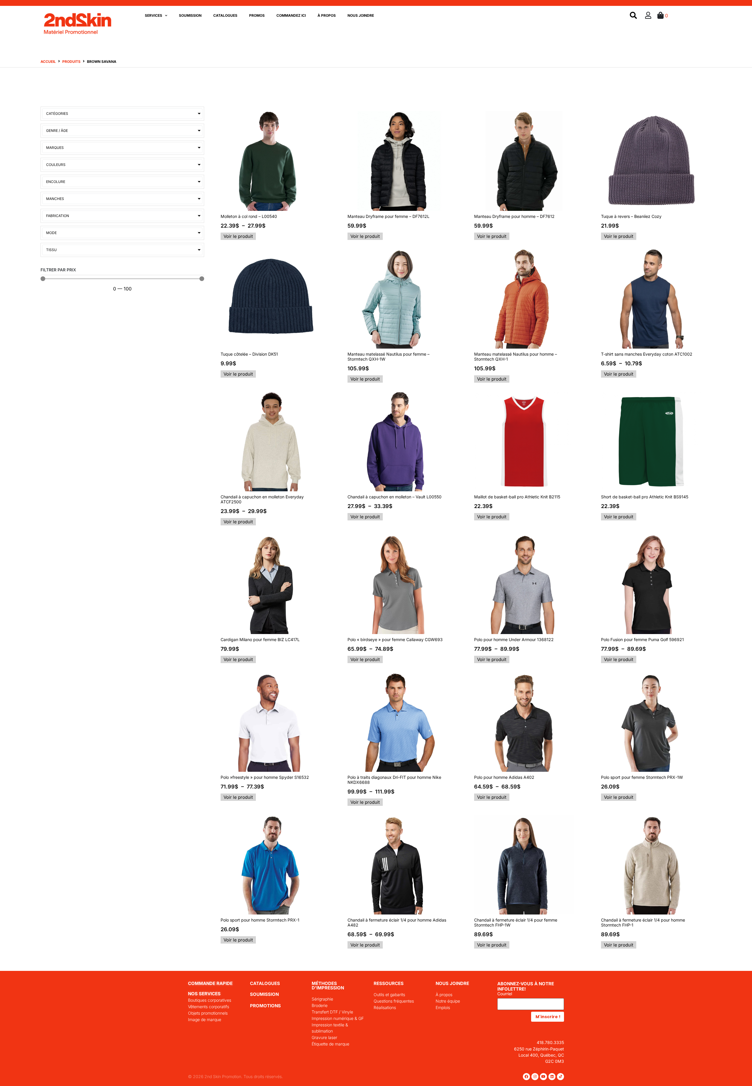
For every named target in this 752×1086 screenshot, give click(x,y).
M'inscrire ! (548, 1017)
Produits (71, 61)
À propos (327, 15)
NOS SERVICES (204, 993)
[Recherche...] (633, 16)
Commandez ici (291, 15)
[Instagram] (534, 1076)
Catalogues (225, 15)
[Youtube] (543, 1076)
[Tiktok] (560, 1076)
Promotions (265, 1005)
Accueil (48, 61)
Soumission (190, 15)
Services (153, 15)
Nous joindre (361, 15)
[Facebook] (526, 1076)
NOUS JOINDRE (452, 983)
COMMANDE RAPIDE (210, 983)
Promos (257, 15)
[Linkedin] (551, 1076)
